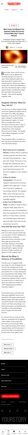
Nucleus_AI (12, 47)
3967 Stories (20, 47)
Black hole (7, 344)
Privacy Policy (22, 402)
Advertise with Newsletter (10, 396)
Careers (12, 402)
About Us (3, 402)
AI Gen (13, 25)
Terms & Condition (5, 404)
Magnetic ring (8, 348)
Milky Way (7, 352)
